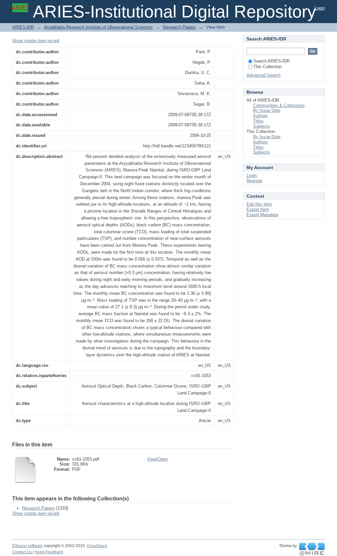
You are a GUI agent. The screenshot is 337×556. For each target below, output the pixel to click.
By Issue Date (266, 110)
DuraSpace (97, 545)
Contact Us (22, 552)
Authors (260, 115)
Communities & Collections (279, 105)
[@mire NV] (312, 549)
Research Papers (179, 27)
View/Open (157, 459)
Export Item (257, 209)
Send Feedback (49, 552)
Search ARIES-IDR (271, 61)
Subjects (261, 126)
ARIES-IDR (23, 27)
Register (254, 180)
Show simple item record (35, 40)
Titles (258, 120)
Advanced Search (263, 75)
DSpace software (27, 545)
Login (320, 8)
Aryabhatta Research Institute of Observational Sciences (98, 27)
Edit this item (259, 204)
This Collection (267, 66)
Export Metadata (262, 214)
